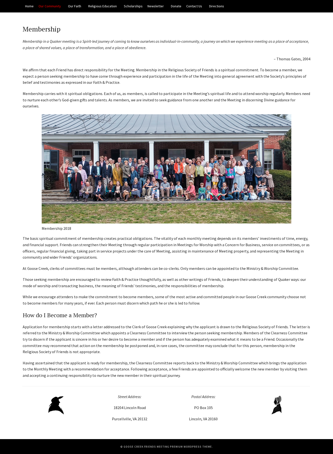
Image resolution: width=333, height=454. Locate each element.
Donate (176, 6)
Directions (216, 6)
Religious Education (102, 6)
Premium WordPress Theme (191, 446)
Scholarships (133, 6)
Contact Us (194, 6)
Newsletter (155, 6)
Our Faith (74, 6)
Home (29, 6)
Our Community (50, 6)
